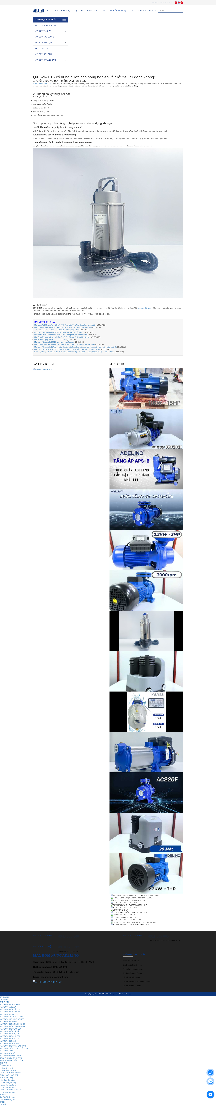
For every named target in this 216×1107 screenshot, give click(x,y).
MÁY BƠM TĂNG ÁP (43, 31)
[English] (179, 2)
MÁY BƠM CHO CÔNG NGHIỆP (12, 1019)
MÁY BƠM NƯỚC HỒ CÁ (9, 1039)
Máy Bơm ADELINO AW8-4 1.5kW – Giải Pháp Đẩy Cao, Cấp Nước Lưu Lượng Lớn (65, 325)
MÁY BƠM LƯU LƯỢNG (44, 37)
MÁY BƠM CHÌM (41, 48)
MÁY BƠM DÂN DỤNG (44, 43)
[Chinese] (181, 2)
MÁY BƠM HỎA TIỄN (43, 54)
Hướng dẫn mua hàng (132, 973)
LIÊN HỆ (152, 11)
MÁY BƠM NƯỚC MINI (9, 1041)
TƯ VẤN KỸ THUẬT (118, 11)
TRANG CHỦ (52, 11)
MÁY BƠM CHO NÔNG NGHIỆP (12, 1017)
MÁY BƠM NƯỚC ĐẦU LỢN (10, 1029)
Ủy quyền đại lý (5, 1065)
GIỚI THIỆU (66, 11)
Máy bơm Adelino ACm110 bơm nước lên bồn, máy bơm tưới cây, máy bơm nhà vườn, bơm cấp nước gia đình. (75, 347)
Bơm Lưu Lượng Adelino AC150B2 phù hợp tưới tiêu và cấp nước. (58, 332)
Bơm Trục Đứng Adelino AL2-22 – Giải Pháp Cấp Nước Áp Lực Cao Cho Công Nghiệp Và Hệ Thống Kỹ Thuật (74, 352)
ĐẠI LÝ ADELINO (138, 11)
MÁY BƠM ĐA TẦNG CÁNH (45, 60)
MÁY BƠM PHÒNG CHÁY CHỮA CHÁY (15, 1048)
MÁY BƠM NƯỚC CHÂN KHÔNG (12, 1024)
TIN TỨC (3, 1095)
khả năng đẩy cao (144, 308)
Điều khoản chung (131, 960)
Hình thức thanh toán (132, 965)
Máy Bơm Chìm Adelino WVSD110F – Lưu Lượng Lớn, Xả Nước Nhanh (60, 335)
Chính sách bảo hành (132, 986)
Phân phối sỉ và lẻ (6, 1068)
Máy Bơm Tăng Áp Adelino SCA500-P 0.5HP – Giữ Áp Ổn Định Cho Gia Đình (62, 337)
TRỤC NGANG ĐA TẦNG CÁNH (11, 1061)
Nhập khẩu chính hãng (8, 1070)
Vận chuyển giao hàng (133, 969)
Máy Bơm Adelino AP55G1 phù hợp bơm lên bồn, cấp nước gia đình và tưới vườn (64, 344)
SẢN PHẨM (4, 1002)
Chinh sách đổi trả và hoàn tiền (136, 981)
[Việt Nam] (176, 2)
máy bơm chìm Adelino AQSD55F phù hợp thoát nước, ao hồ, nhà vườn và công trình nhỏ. (67, 349)
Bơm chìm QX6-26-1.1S (42, 83)
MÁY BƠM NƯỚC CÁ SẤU (10, 1031)
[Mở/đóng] (65, 31)
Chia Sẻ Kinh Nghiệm (8, 1100)
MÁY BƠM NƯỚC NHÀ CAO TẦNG (13, 1046)
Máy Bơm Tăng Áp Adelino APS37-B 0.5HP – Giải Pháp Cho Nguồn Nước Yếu (63, 327)
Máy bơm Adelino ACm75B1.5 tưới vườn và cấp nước (54, 342)
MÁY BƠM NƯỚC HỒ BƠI (10, 1036)
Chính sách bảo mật (131, 977)
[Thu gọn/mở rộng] (64, 19)
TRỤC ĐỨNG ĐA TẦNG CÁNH (11, 1058)
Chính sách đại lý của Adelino (11, 1073)
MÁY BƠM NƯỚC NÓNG (9, 1044)
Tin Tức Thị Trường (7, 1097)
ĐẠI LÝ (2, 1102)
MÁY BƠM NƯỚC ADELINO (46, 25)
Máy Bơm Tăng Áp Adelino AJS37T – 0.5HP (50, 340)
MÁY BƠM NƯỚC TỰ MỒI (10, 1034)
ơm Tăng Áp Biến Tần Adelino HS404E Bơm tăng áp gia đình (56, 330)
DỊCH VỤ (79, 11)
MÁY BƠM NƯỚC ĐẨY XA (10, 1012)
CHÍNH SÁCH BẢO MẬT (96, 11)
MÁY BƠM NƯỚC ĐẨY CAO (10, 1009)
